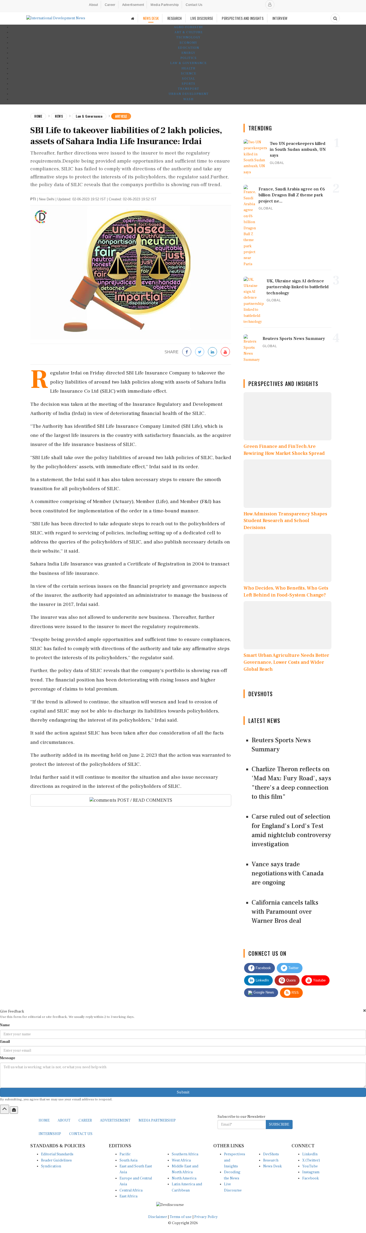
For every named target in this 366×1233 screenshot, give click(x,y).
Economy (188, 43)
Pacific (125, 1154)
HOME (44, 1120)
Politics (188, 58)
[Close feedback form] (364, 1011)
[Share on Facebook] (186, 352)
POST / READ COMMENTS (144, 800)
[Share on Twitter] (199, 352)
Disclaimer (157, 1217)
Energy (188, 53)
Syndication (51, 1166)
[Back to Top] (4, 1109)
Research (270, 1160)
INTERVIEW (279, 18)
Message (7, 1058)
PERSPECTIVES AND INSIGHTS (243, 18)
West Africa (181, 1160)
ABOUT (64, 1120)
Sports (188, 84)
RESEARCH (174, 18)
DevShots (271, 1154)
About (93, 5)
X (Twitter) (311, 1160)
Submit (183, 1092)
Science (188, 74)
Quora (290, 980)
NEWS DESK (151, 18)
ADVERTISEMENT (115, 1120)
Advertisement (133, 5)
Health (188, 68)
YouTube (310, 1166)
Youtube (319, 980)
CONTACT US (80, 1133)
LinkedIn (262, 980)
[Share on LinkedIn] (212, 352)
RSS (294, 993)
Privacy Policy (206, 1217)
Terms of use (181, 1217)
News (59, 116)
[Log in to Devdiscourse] (269, 4)
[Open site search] (335, 18)
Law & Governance (188, 63)
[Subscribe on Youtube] (225, 352)
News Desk (272, 1166)
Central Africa (131, 1190)
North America (184, 1178)
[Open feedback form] (14, 1110)
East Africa (128, 1196)
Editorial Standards (57, 1154)
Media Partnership (165, 5)
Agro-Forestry (188, 27)
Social (188, 79)
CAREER (85, 1120)
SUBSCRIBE (279, 1124)
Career (110, 5)
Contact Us (194, 5)
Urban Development (188, 94)
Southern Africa (185, 1154)
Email (5, 1041)
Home (38, 116)
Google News (263, 992)
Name (5, 1025)
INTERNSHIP (50, 1133)
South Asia (128, 1160)
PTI (33, 199)
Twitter (292, 968)
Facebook (263, 968)
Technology (188, 37)
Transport (188, 89)
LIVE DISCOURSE (202, 18)
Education (188, 48)
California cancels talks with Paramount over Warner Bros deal (285, 911)
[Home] (132, 18)
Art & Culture (188, 32)
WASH (188, 99)
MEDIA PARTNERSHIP (157, 1120)
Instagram (310, 1172)
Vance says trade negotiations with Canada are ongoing (288, 873)
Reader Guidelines (56, 1160)
